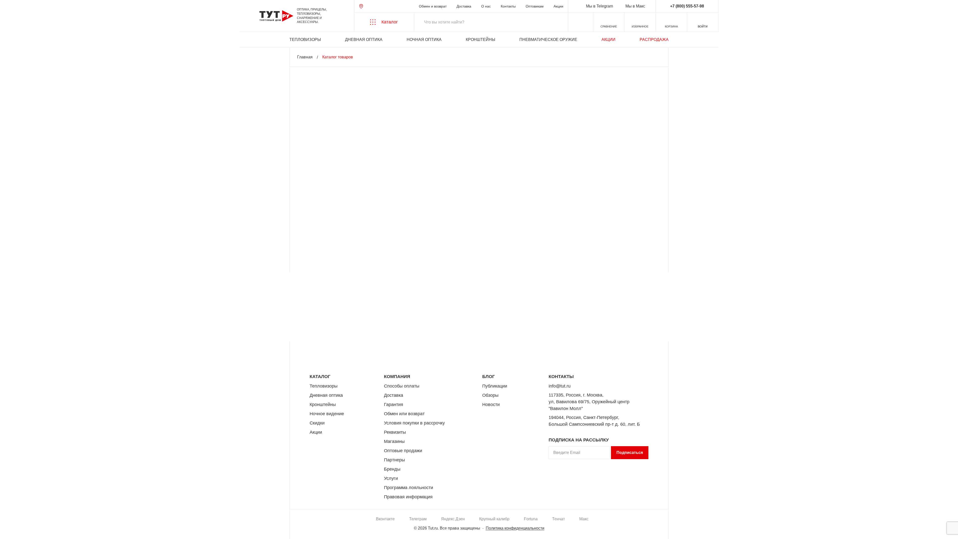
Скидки (317, 422)
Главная (305, 57)
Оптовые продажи (403, 450)
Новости (491, 404)
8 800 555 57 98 (627, 352)
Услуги (391, 478)
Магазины (394, 441)
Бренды (392, 469)
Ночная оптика (424, 39)
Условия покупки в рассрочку (414, 422)
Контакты (508, 6)
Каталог (320, 376)
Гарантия (393, 404)
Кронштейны (480, 39)
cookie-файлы (72, 508)
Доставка (464, 6)
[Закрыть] (938, 515)
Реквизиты (395, 432)
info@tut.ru (560, 386)
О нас (486, 6)
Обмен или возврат (404, 413)
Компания (397, 376)
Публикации (494, 386)
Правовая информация (408, 496)
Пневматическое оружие (548, 39)
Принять (75, 530)
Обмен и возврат (433, 6)
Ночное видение (327, 413)
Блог (488, 376)
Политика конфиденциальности (515, 528)
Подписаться (629, 452)
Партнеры (394, 459)
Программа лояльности (408, 487)
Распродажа (654, 39)
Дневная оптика (363, 39)
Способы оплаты (401, 386)
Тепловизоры (305, 39)
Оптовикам (535, 6)
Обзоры (490, 395)
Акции (558, 6)
